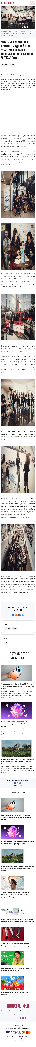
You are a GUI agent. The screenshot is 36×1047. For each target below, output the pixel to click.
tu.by (22, 1040)
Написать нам (19, 1014)
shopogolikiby (25, 23)
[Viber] (20, 615)
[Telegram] (23, 615)
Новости (16, 31)
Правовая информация (26, 1011)
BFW (6, 642)
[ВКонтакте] (13, 615)
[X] (18, 615)
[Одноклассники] (16, 615)
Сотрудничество (13, 1011)
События (9, 31)
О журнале (4, 1011)
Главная (3, 31)
